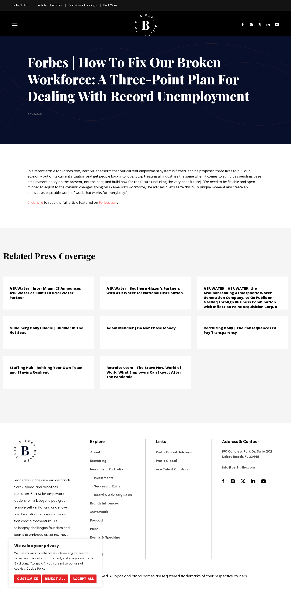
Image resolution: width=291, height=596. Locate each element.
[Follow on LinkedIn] (268, 25)
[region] (55, 563)
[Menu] (15, 25)
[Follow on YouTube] (277, 25)
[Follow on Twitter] (260, 25)
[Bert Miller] (145, 25)
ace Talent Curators (48, 5)
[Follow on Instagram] (251, 25)
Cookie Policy (36, 568)
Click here (35, 202)
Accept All (83, 579)
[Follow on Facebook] (243, 25)
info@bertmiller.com (238, 467)
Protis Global (20, 5)
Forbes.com (108, 202)
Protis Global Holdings (82, 5)
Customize (27, 579)
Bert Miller (110, 5)
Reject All (55, 579)
